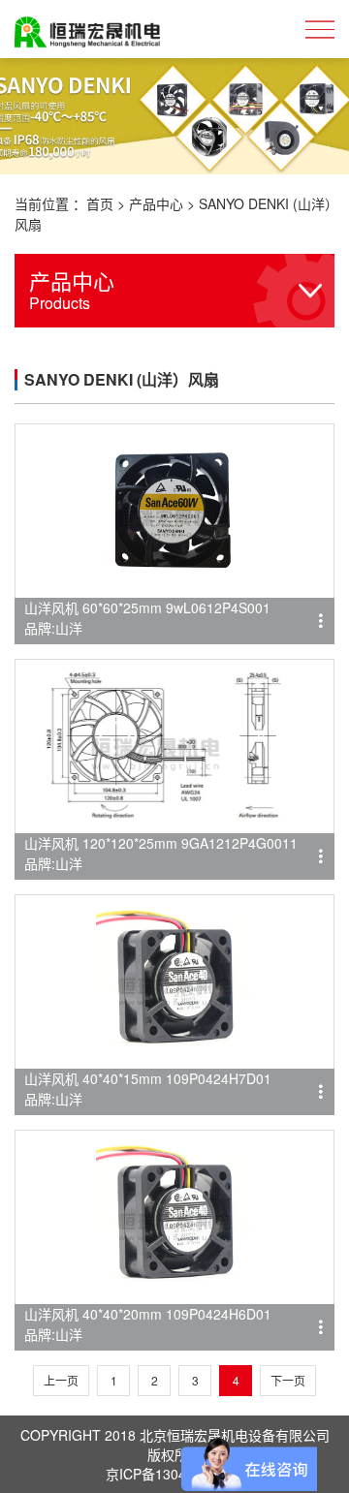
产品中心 (156, 203)
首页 (99, 203)
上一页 (61, 1380)
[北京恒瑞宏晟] (87, 29)
